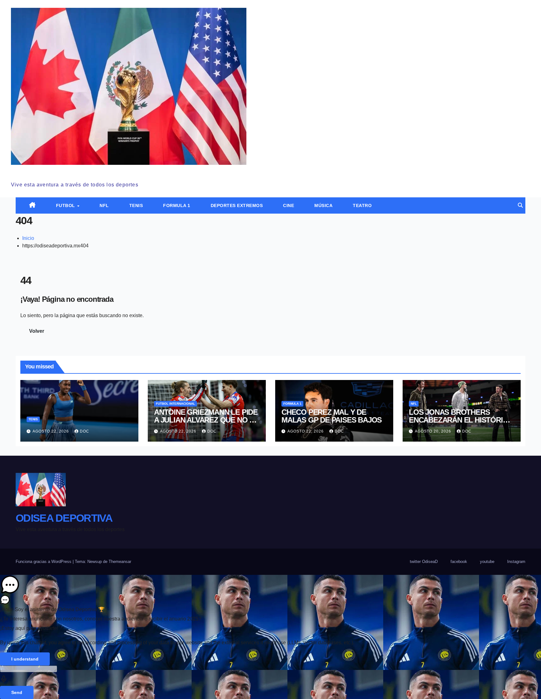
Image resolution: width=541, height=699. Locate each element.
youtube (487, 561)
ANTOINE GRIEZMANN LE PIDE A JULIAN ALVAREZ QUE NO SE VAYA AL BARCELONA (206, 420)
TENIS (136, 205)
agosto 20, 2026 (433, 431)
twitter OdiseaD (424, 561)
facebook (459, 561)
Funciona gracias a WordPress (44, 561)
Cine (288, 205)
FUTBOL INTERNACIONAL (175, 403)
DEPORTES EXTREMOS (237, 205)
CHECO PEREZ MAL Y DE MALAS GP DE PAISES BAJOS (331, 416)
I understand (25, 658)
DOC (84, 431)
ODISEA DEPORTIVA (59, 172)
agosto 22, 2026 (51, 431)
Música (323, 205)
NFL (104, 205)
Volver (36, 331)
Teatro (362, 205)
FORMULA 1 (176, 205)
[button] (520, 205)
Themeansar (120, 561)
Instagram (516, 561)
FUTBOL (66, 205)
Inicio (28, 238)
